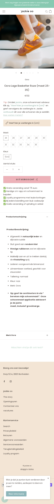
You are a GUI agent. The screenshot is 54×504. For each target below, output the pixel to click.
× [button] (48, 478)
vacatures (8, 410)
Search (6, 426)
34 (28, 144)
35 (36, 144)
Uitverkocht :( (27, 179)
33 (21, 144)
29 (36, 138)
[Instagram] (11, 381)
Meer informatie (16, 493)
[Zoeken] (46, 11)
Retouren (7, 435)
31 (6, 144)
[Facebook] (4, 381)
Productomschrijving (16, 217)
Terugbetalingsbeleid (13, 449)
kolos (31, 469)
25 (6, 138)
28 (29, 138)
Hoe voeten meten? (13, 115)
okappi (23, 469)
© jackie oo (27, 466)
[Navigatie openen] (3, 11)
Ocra (27, 79)
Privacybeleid (9, 430)
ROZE (7, 156)
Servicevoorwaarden (13, 444)
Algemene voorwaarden (15, 440)
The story (7, 397)
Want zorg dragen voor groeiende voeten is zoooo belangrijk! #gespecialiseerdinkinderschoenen (27, 4)
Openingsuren (10, 401)
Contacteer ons (11, 406)
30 (44, 138)
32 (13, 144)
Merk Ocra (11, 335)
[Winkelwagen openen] (50, 11)
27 (21, 138)
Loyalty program (11, 453)
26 (13, 138)
